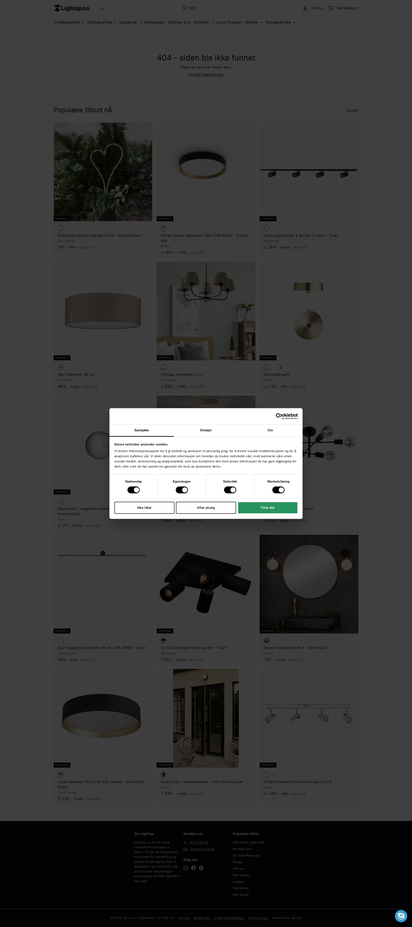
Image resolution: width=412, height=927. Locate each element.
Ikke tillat (144, 507)
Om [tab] (270, 430)
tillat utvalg (206, 507)
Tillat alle (268, 507)
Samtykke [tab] (141, 430)
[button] (401, 916)
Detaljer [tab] (206, 430)
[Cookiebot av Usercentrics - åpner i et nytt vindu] (279, 416)
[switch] (182, 489)
